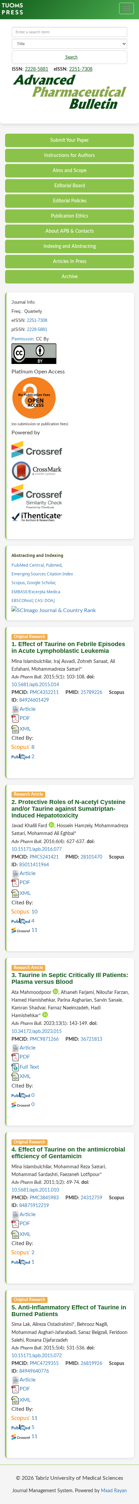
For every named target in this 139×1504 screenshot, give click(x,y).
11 (33, 930)
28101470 (91, 857)
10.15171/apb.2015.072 (36, 1355)
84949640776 (34, 1371)
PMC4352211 (44, 692)
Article (27, 709)
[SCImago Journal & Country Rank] (53, 610)
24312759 (91, 1198)
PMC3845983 (44, 1198)
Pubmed (53, 565)
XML (25, 729)
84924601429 (34, 700)
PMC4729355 (44, 1363)
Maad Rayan (114, 1491)
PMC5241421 (44, 857)
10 (33, 911)
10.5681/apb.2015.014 (35, 684)
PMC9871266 (44, 1039)
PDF (25, 718)
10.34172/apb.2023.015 (36, 1031)
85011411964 (34, 865)
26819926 (91, 1363)
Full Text (29, 1067)
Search (71, 57)
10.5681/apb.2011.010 (35, 1190)
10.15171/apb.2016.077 (36, 849)
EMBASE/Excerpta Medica (35, 592)
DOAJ (50, 600)
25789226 (91, 692)
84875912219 (34, 1205)
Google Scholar (41, 583)
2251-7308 (80, 69)
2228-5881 (36, 69)
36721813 (91, 1039)
